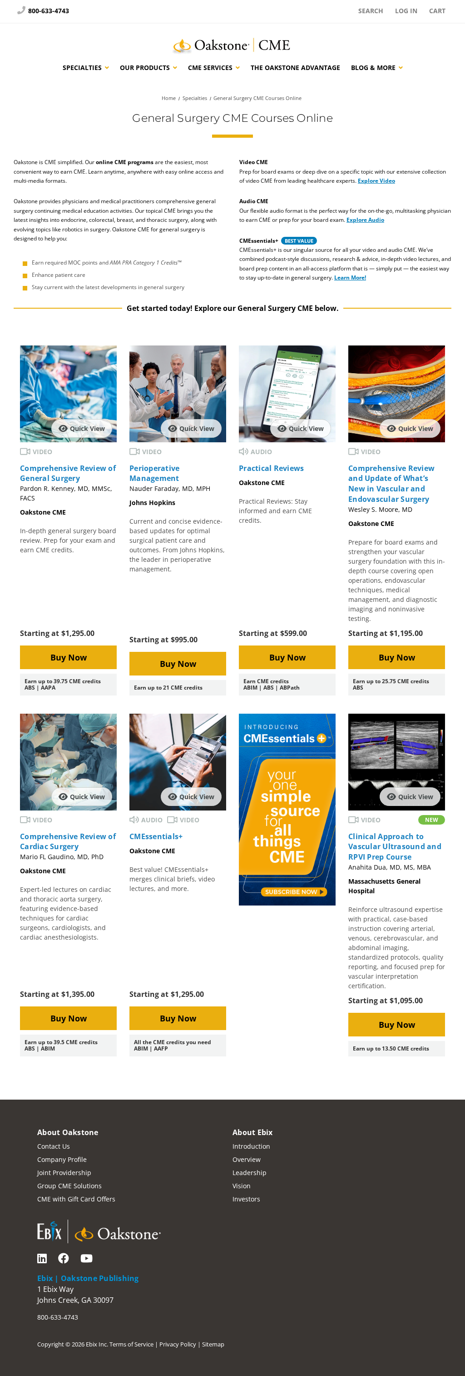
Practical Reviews (271, 468)
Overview (246, 1159)
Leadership (249, 1172)
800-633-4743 (47, 10)
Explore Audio (365, 220)
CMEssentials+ (156, 836)
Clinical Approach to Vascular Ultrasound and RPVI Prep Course (394, 846)
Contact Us (53, 1146)
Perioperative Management (154, 473)
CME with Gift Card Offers (76, 1199)
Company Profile (62, 1159)
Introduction (251, 1146)
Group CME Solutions (69, 1185)
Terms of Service (131, 1344)
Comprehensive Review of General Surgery (68, 473)
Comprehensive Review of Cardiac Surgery (68, 841)
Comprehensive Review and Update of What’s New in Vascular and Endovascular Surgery (391, 483)
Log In (406, 10)
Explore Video (376, 181)
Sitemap (213, 1344)
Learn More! (350, 277)
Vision (241, 1185)
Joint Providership (64, 1172)
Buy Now (68, 657)
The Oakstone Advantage (295, 67)
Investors (246, 1199)
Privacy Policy (177, 1344)
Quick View (87, 428)
